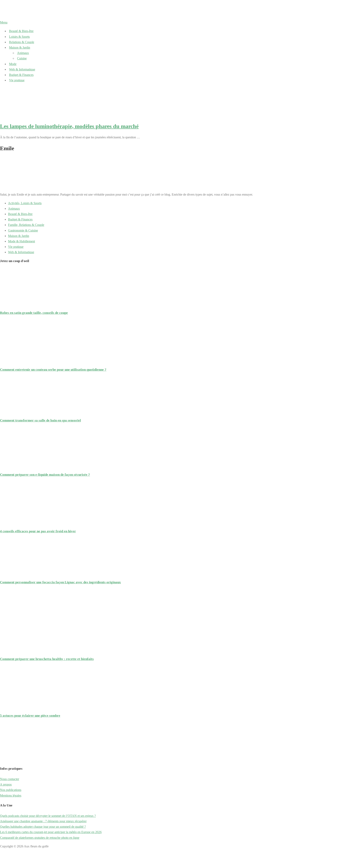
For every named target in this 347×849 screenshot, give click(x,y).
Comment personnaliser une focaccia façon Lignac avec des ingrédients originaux (60, 582)
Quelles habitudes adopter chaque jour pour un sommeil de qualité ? (43, 826)
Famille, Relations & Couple (26, 225)
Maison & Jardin (19, 47)
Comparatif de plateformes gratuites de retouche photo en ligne (39, 837)
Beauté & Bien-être (21, 31)
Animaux (23, 53)
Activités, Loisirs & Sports (25, 203)
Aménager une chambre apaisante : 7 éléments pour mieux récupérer (43, 821)
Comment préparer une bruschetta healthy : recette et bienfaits (47, 659)
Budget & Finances (21, 75)
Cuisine (22, 58)
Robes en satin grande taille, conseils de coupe (34, 313)
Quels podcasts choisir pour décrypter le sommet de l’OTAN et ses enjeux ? (48, 815)
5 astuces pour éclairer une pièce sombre (30, 715)
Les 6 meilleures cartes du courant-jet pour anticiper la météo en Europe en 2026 (51, 832)
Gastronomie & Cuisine (23, 230)
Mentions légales (10, 795)
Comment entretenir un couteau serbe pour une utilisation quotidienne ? (53, 369)
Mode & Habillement (21, 241)
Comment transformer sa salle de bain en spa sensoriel (40, 420)
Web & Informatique (22, 69)
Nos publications (10, 790)
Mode (12, 64)
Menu (3, 22)
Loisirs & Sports (19, 36)
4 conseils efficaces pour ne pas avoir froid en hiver (38, 531)
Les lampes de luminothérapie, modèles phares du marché (69, 126)
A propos (6, 784)
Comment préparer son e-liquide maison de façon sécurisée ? (45, 475)
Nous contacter (9, 779)
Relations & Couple (21, 42)
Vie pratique (16, 80)
